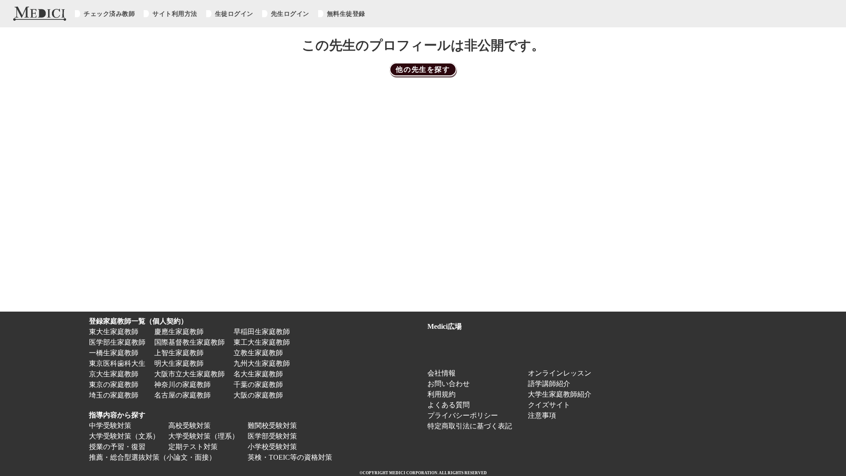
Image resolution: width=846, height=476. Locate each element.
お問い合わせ (448, 383)
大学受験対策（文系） (124, 436)
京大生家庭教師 (113, 374)
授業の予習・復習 (117, 446)
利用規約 (441, 394)
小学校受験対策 (272, 446)
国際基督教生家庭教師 (189, 342)
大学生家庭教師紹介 (559, 394)
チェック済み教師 (109, 13)
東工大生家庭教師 (262, 342)
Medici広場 (444, 326)
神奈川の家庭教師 (182, 384)
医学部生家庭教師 (117, 342)
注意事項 (542, 415)
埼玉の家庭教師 (113, 395)
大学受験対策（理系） (203, 436)
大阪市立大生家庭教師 (189, 374)
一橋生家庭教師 (113, 353)
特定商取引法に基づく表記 (473, 426)
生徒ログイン (234, 13)
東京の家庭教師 (113, 384)
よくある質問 (448, 405)
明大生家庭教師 (179, 363)
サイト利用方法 (174, 13)
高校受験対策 (189, 425)
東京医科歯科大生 (117, 363)
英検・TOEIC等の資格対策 (290, 457)
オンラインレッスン (559, 373)
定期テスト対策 (193, 446)
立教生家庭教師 (258, 353)
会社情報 (441, 373)
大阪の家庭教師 (258, 395)
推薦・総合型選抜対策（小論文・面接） (152, 457)
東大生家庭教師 (113, 331)
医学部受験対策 (272, 436)
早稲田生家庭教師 (262, 331)
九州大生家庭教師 (262, 363)
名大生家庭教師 (258, 374)
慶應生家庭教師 (179, 331)
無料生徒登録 (346, 13)
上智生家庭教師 (179, 353)
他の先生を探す (423, 69)
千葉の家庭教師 (258, 384)
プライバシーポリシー (462, 415)
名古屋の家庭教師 (182, 395)
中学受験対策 (110, 425)
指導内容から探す (117, 415)
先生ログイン (290, 13)
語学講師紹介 (549, 383)
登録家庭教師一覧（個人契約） (138, 321)
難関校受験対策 (272, 425)
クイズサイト (549, 405)
